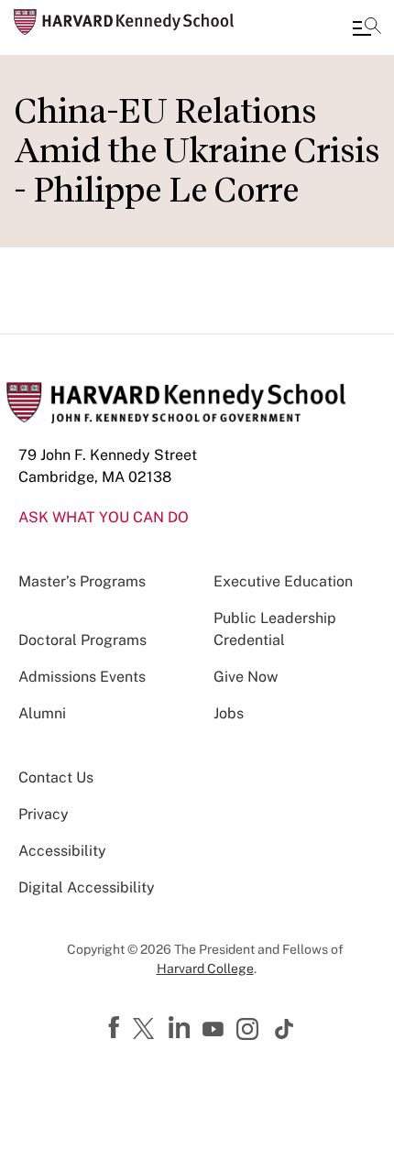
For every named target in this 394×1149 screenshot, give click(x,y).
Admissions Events (82, 676)
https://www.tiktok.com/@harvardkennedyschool (285, 1029)
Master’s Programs (82, 581)
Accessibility (62, 850)
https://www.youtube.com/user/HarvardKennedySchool (215, 1029)
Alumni (42, 713)
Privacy (43, 814)
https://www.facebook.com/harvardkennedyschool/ (116, 1028)
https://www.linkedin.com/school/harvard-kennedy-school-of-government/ (181, 1028)
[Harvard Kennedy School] (124, 22)
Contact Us (55, 777)
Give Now (245, 676)
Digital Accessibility (86, 887)
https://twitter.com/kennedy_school (146, 1030)
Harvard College (205, 968)
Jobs (228, 713)
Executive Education (283, 581)
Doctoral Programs (82, 640)
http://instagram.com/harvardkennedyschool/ (250, 1031)
